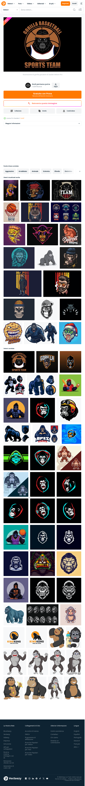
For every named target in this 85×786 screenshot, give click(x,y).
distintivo (68, 170)
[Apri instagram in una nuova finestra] (29, 777)
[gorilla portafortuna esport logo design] (47, 360)
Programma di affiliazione (30, 737)
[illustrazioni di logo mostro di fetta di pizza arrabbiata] (14, 233)
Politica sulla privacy (73, 778)
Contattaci (54, 733)
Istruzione (7, 743)
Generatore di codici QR (9, 766)
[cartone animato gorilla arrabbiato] (15, 661)
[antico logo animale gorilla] (14, 636)
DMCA (27, 733)
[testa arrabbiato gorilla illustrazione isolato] (69, 562)
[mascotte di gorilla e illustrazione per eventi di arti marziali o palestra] (40, 332)
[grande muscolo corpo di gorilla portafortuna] (42, 384)
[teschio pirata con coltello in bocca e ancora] (35, 189)
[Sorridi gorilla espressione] (42, 589)
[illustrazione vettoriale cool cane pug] (35, 211)
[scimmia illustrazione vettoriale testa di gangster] (70, 256)
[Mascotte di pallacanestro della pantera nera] (66, 189)
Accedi (74, 3)
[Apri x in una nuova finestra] (43, 777)
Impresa (7, 740)
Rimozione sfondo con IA (9, 761)
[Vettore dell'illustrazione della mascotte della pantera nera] (70, 308)
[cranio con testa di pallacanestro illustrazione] (19, 308)
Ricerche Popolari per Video (31, 752)
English (75, 730)
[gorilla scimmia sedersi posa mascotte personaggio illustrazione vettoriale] (16, 589)
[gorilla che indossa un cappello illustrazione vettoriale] (47, 308)
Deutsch (75, 740)
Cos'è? (22, 118)
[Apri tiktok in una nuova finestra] (40, 777)
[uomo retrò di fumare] (62, 282)
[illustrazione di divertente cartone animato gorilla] (73, 636)
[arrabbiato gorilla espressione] (69, 589)
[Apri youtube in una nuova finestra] (47, 777)
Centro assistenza (57, 730)
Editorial (40, 4)
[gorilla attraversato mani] (46, 433)
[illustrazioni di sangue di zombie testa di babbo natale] (70, 332)
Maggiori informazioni (12, 122)
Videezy (6, 736)
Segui (56, 86)
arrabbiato (23, 170)
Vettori (10, 4)
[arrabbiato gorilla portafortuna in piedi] (14, 384)
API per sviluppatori (8, 747)
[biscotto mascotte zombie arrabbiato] (13, 332)
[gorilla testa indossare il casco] (69, 409)
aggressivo (9, 170)
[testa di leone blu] (19, 256)
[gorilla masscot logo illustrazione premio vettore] (42, 562)
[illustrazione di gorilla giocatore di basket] (19, 360)
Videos (29, 4)
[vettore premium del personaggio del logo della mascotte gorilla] (69, 456)
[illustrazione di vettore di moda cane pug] (23, 282)
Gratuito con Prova (42, 94)
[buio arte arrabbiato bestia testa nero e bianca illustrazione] (42, 613)
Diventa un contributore (55, 740)
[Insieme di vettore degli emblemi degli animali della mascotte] (66, 211)
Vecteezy (7, 733)
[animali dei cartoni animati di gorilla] (47, 256)
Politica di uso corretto (70, 779)
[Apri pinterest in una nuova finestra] (36, 777)
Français (75, 743)
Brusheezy (7, 730)
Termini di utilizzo (59, 778)
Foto (20, 4)
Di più (51, 4)
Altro (74, 746)
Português (76, 736)
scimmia (46, 170)
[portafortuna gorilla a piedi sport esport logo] (17, 433)
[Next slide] (76, 170)
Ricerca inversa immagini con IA (9, 754)
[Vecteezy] (3, 3)
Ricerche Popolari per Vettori (31, 742)
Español (75, 733)
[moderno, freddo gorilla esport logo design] (42, 536)
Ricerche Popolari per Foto (31, 747)
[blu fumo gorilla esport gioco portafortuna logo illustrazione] (16, 456)
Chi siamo (54, 736)
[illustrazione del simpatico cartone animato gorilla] (35, 686)
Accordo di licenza (32, 730)
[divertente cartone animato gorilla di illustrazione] (56, 636)
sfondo (57, 170)
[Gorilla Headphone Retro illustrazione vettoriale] (42, 233)
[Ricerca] (74, 9)
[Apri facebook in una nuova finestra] (26, 777)
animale (35, 170)
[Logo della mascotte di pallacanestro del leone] (11, 189)
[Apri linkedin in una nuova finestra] (33, 777)
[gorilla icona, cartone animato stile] (14, 613)
